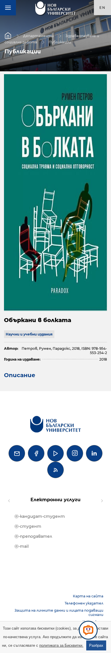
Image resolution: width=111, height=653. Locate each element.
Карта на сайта (88, 596)
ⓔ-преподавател (33, 536)
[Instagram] (75, 453)
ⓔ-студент (28, 526)
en (102, 7)
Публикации (60, 42)
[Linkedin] (94, 453)
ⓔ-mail (22, 546)
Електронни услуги (55, 499)
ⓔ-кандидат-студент (40, 516)
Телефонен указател (84, 603)
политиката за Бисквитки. (61, 645)
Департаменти (38, 35)
